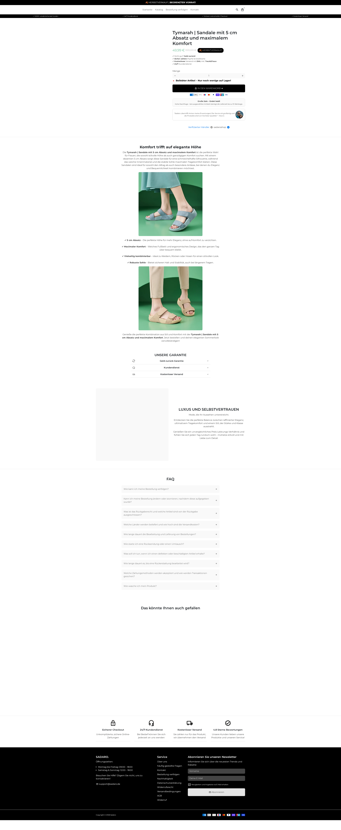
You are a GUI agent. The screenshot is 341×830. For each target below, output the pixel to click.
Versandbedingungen (169, 791)
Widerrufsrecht (165, 787)
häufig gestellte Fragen (169, 766)
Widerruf (162, 800)
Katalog (159, 9)
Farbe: (181, 69)
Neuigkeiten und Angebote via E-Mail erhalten (210, 785)
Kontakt (194, 9)
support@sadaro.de (108, 784)
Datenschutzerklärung (169, 783)
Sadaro (113, 815)
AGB (159, 795)
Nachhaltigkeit (165, 778)
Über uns (162, 761)
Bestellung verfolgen (177, 9)
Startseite (147, 9)
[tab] (170, 489)
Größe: (214, 69)
